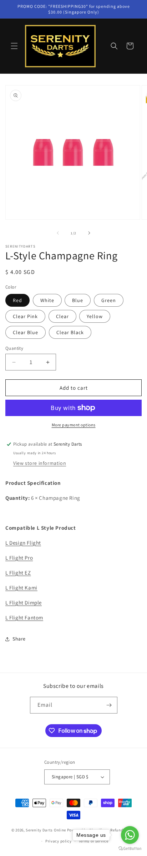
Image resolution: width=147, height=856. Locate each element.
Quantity (14, 348)
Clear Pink (25, 316)
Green (108, 300)
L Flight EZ (18, 572)
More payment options (74, 424)
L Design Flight (23, 542)
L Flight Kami (21, 587)
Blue (77, 300)
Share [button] (19, 638)
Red (17, 300)
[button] (14, 46)
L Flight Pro (19, 557)
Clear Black (70, 332)
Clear (62, 316)
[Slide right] (89, 233)
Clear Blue (25, 332)
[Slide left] (58, 233)
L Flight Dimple (23, 602)
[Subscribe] (109, 705)
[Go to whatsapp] (130, 835)
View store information (39, 463)
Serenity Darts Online (46, 830)
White (47, 300)
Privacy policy (58, 841)
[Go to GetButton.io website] (129, 848)
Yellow (95, 316)
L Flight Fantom (24, 617)
